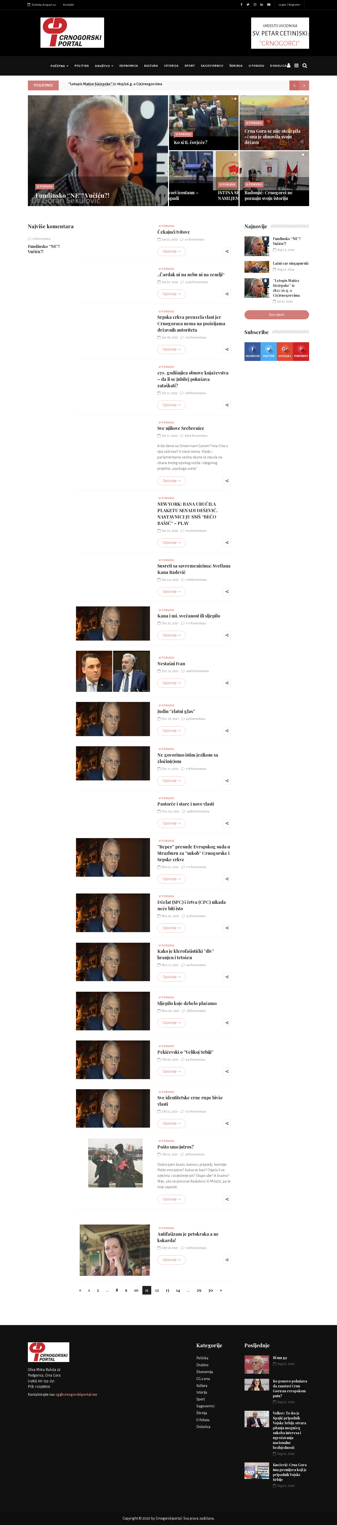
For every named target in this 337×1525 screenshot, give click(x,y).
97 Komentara (196, 916)
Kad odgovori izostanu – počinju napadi (199, 195)
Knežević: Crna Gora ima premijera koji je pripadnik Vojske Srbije (290, 1472)
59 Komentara (195, 719)
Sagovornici (212, 65)
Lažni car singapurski (290, 263)
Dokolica (278, 65)
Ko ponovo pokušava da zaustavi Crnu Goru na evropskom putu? (290, 1388)
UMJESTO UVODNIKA (280, 35)
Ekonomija (128, 65)
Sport (190, 65)
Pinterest (301, 356)
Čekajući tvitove (173, 232)
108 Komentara (195, 393)
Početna (58, 66)
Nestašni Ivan (171, 663)
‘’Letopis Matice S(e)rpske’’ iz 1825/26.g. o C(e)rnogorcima (115, 85)
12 (157, 1290)
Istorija (171, 65)
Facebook (253, 356)
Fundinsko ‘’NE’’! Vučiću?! (72, 195)
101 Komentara (195, 1111)
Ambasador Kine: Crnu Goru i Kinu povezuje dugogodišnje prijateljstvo (274, 192)
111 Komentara (196, 623)
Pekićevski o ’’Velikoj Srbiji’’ (185, 1052)
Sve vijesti (276, 315)
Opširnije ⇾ (172, 251)
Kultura (151, 65)
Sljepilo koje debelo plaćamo (187, 1003)
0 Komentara (41, 239)
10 (136, 1290)
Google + (284, 356)
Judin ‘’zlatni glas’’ (176, 711)
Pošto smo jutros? (175, 1147)
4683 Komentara (197, 671)
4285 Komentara (198, 811)
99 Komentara (195, 1059)
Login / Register (289, 4)
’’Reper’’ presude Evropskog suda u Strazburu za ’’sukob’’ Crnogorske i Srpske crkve (193, 853)
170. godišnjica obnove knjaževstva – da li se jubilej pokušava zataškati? (192, 379)
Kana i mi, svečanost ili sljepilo (188, 616)
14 (178, 1290)
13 (167, 1290)
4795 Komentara (196, 282)
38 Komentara (196, 1011)
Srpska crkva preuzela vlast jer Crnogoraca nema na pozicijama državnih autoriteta (191, 323)
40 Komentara (196, 965)
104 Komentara (195, 531)
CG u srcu (203, 1379)
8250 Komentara (196, 436)
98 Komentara (195, 1154)
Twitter (268, 356)
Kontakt (68, 4)
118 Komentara (196, 769)
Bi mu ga (280, 1357)
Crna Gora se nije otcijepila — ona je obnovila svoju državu (272, 136)
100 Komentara (195, 337)
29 (199, 1290)
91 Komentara (194, 239)
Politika (82, 65)
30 (210, 1290)
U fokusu (256, 65)
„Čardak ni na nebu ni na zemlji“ (191, 274)
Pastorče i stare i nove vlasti (185, 804)
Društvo (102, 66)
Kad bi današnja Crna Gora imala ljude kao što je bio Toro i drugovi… (203, 136)
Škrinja (236, 65)
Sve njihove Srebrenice (180, 428)
